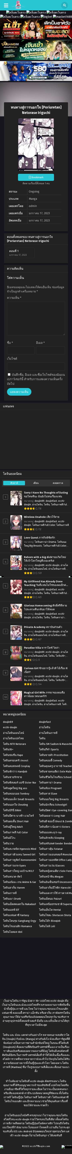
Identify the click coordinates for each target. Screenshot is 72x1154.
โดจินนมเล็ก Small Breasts (18, 799)
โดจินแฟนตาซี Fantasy (16, 915)
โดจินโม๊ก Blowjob (49, 920)
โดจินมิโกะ (9, 837)
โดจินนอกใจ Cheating (15, 804)
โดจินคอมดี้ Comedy (50, 760)
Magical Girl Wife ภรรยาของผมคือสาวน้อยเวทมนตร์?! (44, 694)
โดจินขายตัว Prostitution (53, 755)
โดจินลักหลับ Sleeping (51, 837)
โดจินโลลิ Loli (47, 926)
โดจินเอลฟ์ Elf (11, 909)
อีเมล (40, 343)
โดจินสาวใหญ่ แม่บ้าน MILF (18, 870)
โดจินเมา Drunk (12, 898)
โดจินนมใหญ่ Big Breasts (54, 799)
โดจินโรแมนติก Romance (17, 926)
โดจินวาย (8, 843)
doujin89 (39, 501)
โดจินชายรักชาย (12, 777)
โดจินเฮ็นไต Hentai (50, 909)
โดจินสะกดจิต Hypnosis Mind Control (24, 848)
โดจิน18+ (60, 655)
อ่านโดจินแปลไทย (13, 738)
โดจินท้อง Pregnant (50, 788)
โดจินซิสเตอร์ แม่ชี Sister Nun (20, 782)
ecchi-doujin (52, 565)
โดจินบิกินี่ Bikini (12, 810)
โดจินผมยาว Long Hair (52, 815)
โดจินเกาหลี (62, 525)
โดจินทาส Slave (48, 793)
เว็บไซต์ (12, 358)
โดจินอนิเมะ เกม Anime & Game (21, 882)
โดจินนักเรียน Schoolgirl (53, 804)
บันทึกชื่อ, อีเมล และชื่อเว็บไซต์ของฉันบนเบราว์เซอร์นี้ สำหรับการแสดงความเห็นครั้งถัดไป (36, 379)
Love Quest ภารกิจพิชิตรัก (39, 537)
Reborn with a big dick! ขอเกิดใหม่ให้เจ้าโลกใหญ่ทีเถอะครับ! (45, 559)
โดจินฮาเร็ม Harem (14, 887)
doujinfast (51, 501)
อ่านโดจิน (37, 504)
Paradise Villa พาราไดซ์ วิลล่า (41, 647)
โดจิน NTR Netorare (14, 743)
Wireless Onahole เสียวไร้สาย (41, 517)
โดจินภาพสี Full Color (43, 525)
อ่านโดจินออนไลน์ (37, 568)
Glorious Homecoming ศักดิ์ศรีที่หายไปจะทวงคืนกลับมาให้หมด (45, 607)
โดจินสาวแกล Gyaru (14, 865)
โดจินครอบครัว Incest (15, 760)
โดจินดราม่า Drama (45, 542)
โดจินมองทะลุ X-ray (50, 832)
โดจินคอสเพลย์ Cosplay (16, 766)
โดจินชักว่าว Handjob (15, 771)
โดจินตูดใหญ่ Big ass (15, 788)
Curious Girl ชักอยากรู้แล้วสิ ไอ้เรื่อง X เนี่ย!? (45, 670)
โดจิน (47, 504)
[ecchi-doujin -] (18, 7)
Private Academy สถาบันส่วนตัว (43, 627)
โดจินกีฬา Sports (49, 749)
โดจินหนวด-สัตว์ (12, 876)
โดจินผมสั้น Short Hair (16, 821)
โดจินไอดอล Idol (12, 931)
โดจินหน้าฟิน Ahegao (51, 876)
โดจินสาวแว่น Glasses (52, 865)
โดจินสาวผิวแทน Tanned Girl (19, 854)
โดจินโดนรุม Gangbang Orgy (19, 920)
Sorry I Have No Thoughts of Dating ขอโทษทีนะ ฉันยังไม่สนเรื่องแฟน (46, 494)
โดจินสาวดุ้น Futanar (51, 848)
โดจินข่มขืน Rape (13, 755)
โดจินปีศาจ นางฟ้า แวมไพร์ (18, 815)
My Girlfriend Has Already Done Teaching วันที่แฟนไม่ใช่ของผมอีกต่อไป (46, 583)
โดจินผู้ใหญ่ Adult (13, 826)
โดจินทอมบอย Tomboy (16, 793)
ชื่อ (10, 343)
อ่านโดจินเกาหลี (56, 568)
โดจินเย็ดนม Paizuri (50, 898)
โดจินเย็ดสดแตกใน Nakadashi (20, 904)
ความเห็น (14, 298)
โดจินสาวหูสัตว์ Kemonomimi (19, 859)
